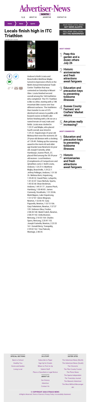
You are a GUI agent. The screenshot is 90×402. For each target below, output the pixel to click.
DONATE (80, 2)
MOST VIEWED (64, 49)
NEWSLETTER (68, 2)
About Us (33, 17)
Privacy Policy (49, 394)
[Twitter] (16, 76)
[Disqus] (31, 264)
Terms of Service (38, 394)
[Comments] (9, 82)
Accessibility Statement (63, 394)
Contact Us (61, 17)
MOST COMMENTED (66, 131)
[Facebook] (9, 76)
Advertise (47, 17)
